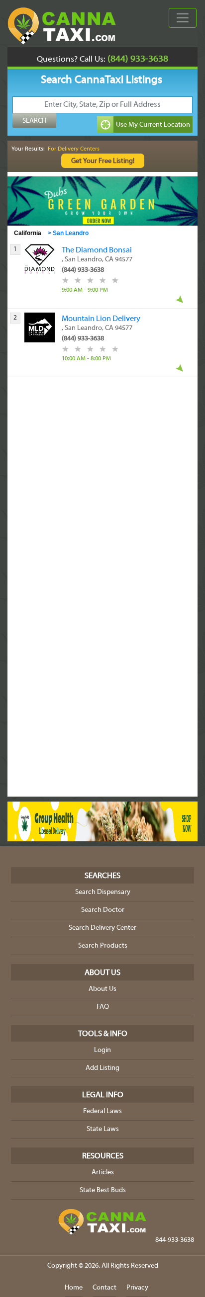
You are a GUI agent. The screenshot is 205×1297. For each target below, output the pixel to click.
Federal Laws (102, 1111)
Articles (103, 1172)
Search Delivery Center (102, 928)
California (27, 233)
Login (102, 1050)
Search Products (102, 946)
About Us (102, 989)
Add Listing (102, 1068)
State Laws (103, 1129)
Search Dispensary (102, 892)
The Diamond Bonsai (97, 250)
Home (74, 1288)
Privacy (137, 1288)
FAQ (103, 1007)
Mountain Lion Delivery (101, 319)
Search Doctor (102, 910)
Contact (104, 1288)
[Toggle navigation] (183, 18)
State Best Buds (103, 1190)
